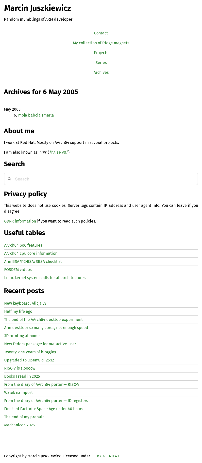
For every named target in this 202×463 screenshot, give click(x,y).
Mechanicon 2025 (19, 425)
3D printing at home (22, 335)
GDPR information (20, 221)
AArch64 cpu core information (30, 253)
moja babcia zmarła (36, 115)
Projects (101, 52)
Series (101, 62)
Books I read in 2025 (22, 376)
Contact (101, 33)
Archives (101, 72)
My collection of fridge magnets (101, 43)
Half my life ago (18, 311)
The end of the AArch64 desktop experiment (43, 319)
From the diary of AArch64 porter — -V (41, 384)
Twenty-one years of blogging (30, 352)
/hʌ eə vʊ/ (58, 152)
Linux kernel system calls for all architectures (44, 277)
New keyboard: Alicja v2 (25, 303)
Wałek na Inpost (18, 392)
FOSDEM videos (18, 269)
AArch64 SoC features (23, 245)
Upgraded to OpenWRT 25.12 (29, 360)
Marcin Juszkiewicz (37, 8)
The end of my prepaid (24, 417)
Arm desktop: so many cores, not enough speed (46, 327)
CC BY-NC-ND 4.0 (105, 456)
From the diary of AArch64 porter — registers (46, 400)
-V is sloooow (19, 368)
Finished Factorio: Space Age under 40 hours (43, 408)
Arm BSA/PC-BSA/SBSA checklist (33, 261)
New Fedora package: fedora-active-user (40, 344)
